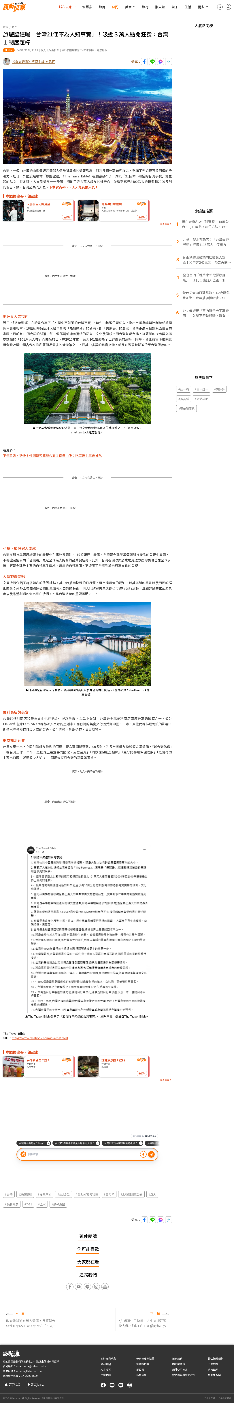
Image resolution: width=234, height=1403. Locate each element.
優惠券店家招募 (145, 1358)
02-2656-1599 (29, 1376)
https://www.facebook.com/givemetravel (40, 1038)
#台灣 (9, 1194)
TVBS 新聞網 (225, 1398)
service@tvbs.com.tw (29, 1371)
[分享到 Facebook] (144, 61)
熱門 (115, 6)
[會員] (228, 7)
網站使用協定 (180, 1369)
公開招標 (213, 1364)
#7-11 (28, 1204)
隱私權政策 (178, 1364)
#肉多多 (219, 389)
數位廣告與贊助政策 (183, 1375)
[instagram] (129, 1385)
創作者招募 (142, 1364)
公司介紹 (106, 1364)
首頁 (5, 27)
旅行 (145, 6)
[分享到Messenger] (160, 61)
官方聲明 (213, 1369)
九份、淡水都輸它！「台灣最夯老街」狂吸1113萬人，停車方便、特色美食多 (206, 242)
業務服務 (177, 1358)
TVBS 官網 (210, 1398)
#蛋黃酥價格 (186, 408)
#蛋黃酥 (183, 399)
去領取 (67, 217)
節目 (102, 6)
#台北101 (63, 1194)
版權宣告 (141, 1375)
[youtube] (112, 1385)
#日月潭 (109, 1194)
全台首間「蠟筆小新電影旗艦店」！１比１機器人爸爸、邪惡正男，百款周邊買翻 (206, 277)
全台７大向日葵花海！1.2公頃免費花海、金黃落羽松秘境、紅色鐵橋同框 (206, 295)
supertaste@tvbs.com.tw (31, 1366)
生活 (188, 6)
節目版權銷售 (215, 1358)
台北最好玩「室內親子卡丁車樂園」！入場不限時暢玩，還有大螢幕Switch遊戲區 (206, 313)
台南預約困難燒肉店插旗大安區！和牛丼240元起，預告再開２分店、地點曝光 (207, 260)
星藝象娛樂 (214, 1375)
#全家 (42, 1204)
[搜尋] (220, 7)
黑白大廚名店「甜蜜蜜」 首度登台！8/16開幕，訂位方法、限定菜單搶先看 (205, 224)
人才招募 (106, 1369)
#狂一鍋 (183, 389)
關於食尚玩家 (108, 1358)
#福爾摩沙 (44, 1194)
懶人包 (160, 6)
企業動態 (106, 1375)
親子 (174, 6)
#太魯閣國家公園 (131, 1194)
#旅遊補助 (201, 399)
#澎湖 (152, 1194)
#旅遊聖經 (25, 1194)
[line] (121, 1385)
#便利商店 (11, 1204)
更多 (201, 6)
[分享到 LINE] (152, 61)
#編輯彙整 (58, 1204)
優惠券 (87, 6)
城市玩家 (65, 6)
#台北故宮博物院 (87, 1194)
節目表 (140, 1369)
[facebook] (103, 1385)
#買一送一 (201, 389)
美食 (128, 6)
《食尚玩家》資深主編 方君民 (33, 61)
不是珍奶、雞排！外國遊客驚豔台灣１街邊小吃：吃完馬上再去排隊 (52, 455)
